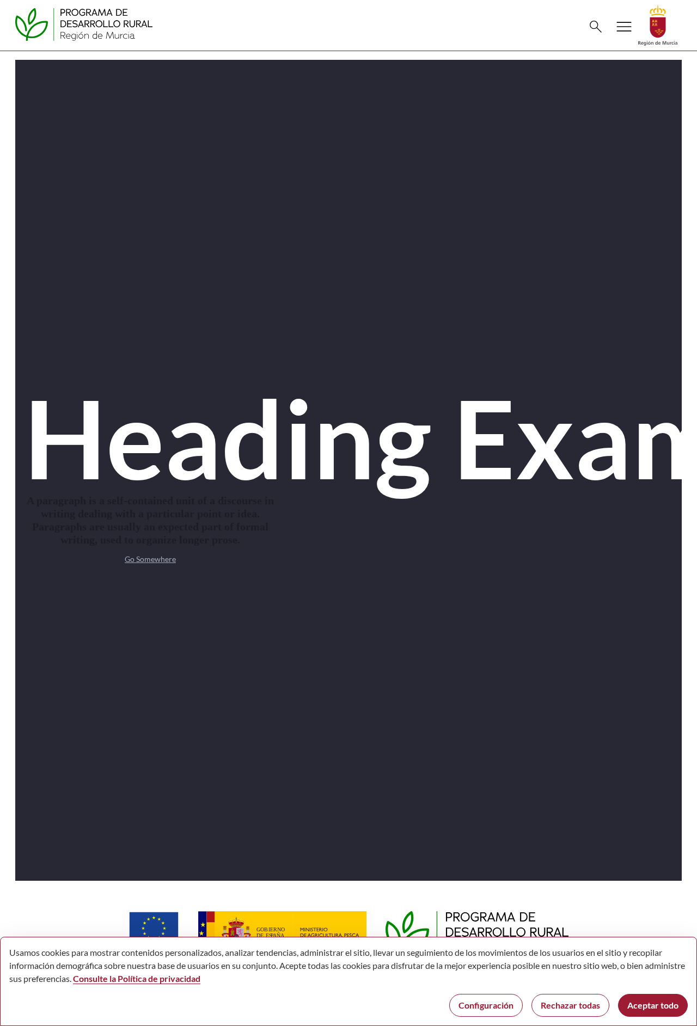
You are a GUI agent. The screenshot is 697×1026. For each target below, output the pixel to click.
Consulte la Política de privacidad (136, 978)
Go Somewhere (150, 559)
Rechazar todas (570, 1005)
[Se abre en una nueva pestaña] (657, 24)
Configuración (485, 1005)
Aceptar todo (652, 1005)
